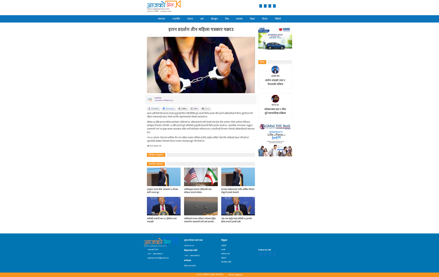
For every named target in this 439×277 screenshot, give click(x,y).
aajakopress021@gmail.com (158, 258)
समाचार (161, 19)
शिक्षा (252, 19)
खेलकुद (214, 19)
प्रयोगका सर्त (225, 253)
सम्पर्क (223, 249)
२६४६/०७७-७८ (189, 245)
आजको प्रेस (275, 76)
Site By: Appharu (235, 274)
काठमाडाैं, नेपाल (152, 249)
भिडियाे (278, 19)
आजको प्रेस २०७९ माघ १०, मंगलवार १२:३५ (163, 99)
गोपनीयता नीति (226, 262)
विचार (265, 19)
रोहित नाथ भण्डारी (190, 265)
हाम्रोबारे (223, 245)
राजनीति (176, 19)
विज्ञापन (223, 258)
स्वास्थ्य (239, 19)
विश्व (227, 19)
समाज (190, 19)
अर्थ (201, 19)
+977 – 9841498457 (155, 253)
